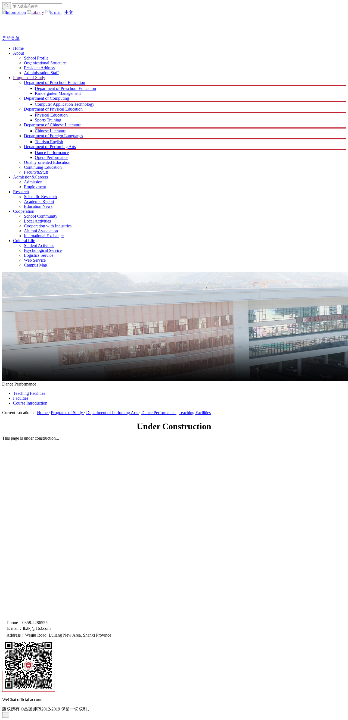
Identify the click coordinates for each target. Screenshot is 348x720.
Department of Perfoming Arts (50, 146)
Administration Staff (41, 72)
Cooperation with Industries (48, 226)
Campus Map (35, 265)
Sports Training (48, 120)
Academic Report (39, 201)
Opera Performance (51, 157)
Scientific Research (40, 196)
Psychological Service (43, 250)
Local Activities (37, 221)
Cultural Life (24, 240)
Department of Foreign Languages (53, 135)
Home (18, 48)
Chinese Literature (50, 131)
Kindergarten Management (58, 93)
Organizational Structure (45, 63)
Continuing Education (43, 167)
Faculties (20, 398)
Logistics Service (38, 255)
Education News (38, 206)
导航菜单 (11, 38)
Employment (35, 186)
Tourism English (49, 141)
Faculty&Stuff (36, 172)
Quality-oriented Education (47, 162)
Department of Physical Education (53, 109)
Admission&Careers (30, 177)
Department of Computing (46, 98)
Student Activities (39, 245)
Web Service (35, 260)
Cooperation (23, 211)
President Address (39, 67)
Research (21, 191)
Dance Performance (52, 152)
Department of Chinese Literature (52, 125)
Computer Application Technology (64, 104)
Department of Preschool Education (54, 82)
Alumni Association (41, 230)
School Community (40, 216)
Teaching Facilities (29, 393)
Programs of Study (29, 77)
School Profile (36, 58)
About (18, 53)
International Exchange (44, 235)
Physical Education (51, 115)
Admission (33, 182)
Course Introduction (30, 403)
